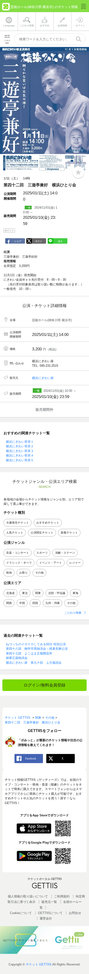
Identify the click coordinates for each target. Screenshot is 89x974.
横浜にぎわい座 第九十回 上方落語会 (33, 662)
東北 (25, 593)
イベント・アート (50, 562)
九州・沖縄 (52, 603)
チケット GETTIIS (39, 964)
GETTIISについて (50, 913)
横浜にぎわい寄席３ (20, 451)
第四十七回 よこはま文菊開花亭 (29, 653)
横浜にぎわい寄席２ (20, 446)
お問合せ (75, 913)
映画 (9, 572)
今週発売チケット (17, 522)
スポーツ (42, 552)
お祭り (23, 572)
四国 (35, 603)
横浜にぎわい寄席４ (20, 455)
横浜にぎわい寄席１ (20, 442)
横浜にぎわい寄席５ (20, 460)
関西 (9, 603)
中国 (22, 603)
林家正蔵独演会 (17, 658)
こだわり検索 (72, 612)
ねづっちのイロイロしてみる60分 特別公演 (36, 644)
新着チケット (69, 532)
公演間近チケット (42, 532)
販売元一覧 (49, 902)
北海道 (10, 593)
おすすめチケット (47, 522)
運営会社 (46, 918)
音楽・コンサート (17, 552)
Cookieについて (21, 913)
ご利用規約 (62, 896)
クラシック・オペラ (19, 562)
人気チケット (14, 532)
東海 (75, 593)
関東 (38, 593)
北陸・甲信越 (56, 593)
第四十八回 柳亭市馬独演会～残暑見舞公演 (37, 648)
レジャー (75, 562)
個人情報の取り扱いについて (28, 896)
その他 (39, 572)
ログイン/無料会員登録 (44, 685)
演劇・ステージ (65, 552)
